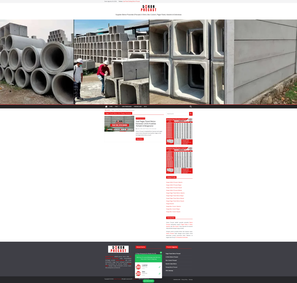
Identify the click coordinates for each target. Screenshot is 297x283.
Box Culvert (176, 226)
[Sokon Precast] (106, 106)
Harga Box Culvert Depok (173, 212)
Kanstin (168, 226)
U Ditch (190, 224)
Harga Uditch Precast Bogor (174, 185)
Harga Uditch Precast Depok (174, 188)
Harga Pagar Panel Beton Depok (175, 201)
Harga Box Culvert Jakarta (173, 206)
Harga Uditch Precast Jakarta (174, 182)
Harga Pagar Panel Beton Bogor (175, 196)
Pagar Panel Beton (140, 118)
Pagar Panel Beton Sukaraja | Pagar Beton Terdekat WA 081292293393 (132, 2)
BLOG (145, 106)
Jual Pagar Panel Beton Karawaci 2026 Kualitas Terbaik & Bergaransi (146, 123)
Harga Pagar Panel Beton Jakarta (175, 193)
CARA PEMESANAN (126, 106)
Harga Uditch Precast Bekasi (174, 190)
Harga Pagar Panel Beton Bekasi (175, 198)
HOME (110, 106)
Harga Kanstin (170, 204)
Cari (191, 114)
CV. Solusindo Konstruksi (181, 237)
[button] (118, 106)
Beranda (107, 110)
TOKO (116, 106)
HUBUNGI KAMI (138, 106)
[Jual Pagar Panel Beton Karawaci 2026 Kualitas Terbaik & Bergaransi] (119, 124)
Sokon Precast (170, 233)
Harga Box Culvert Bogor (173, 209)
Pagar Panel (184, 224)
